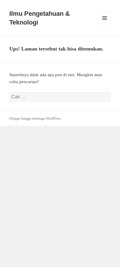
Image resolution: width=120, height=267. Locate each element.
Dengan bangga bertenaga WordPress (35, 118)
